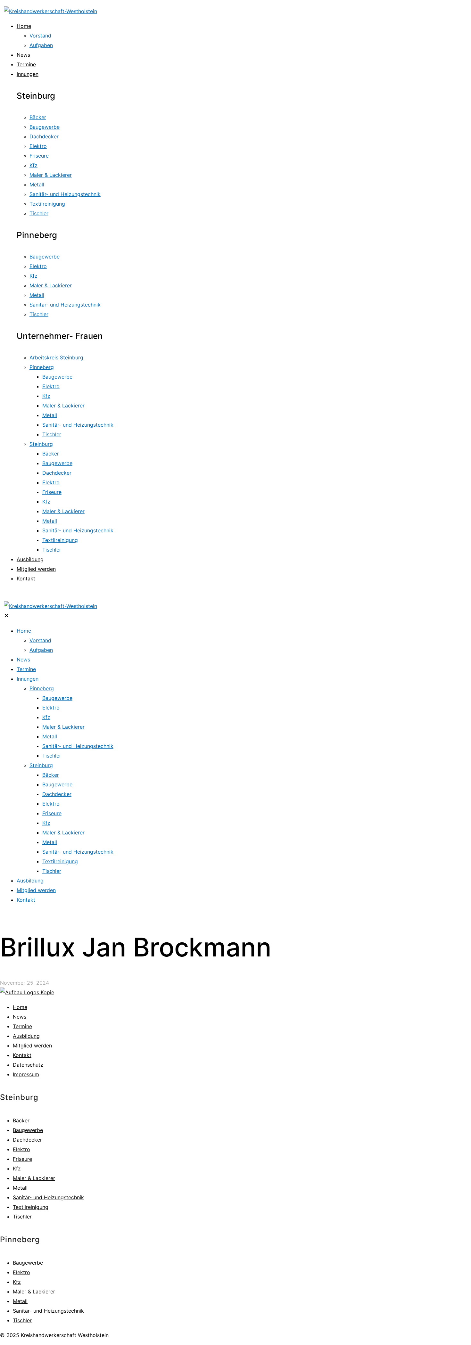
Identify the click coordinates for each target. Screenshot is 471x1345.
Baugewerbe (28, 1130)
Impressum (26, 1074)
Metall (20, 1188)
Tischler (22, 1216)
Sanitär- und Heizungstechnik (48, 1197)
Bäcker (21, 1120)
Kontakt (22, 1055)
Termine (22, 1026)
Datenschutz (28, 1065)
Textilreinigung (30, 1207)
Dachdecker (27, 1139)
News (19, 1016)
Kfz (17, 1168)
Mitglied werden (32, 1045)
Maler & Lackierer (34, 1178)
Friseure (22, 1159)
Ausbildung (26, 1036)
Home (20, 1007)
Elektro (21, 1149)
